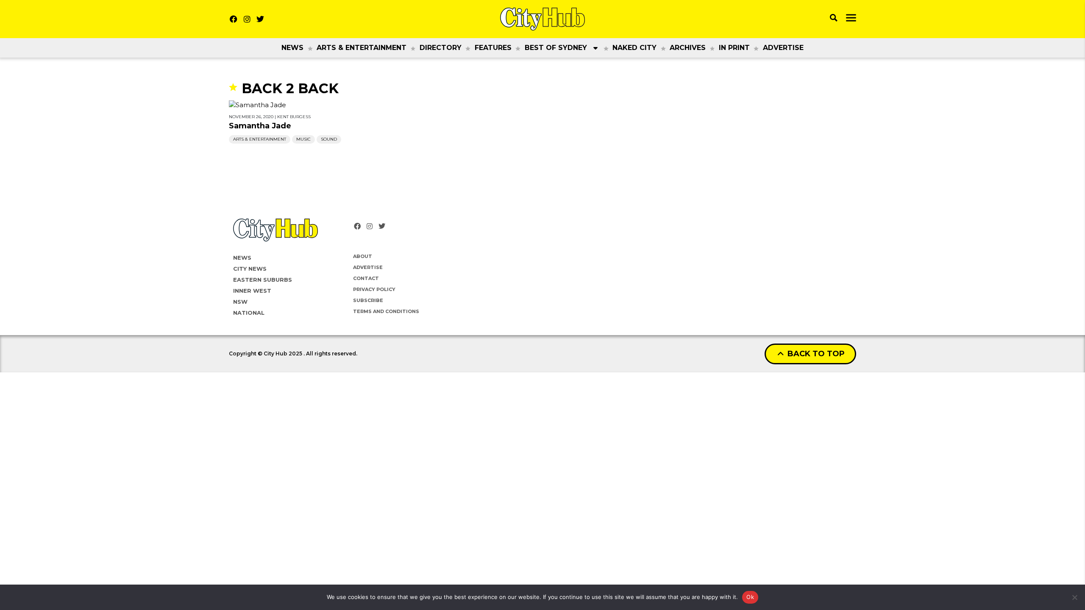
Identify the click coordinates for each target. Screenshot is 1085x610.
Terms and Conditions (386, 311)
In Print (734, 48)
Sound (329, 139)
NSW (240, 301)
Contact (366, 278)
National (248, 312)
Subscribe (368, 300)
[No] (1074, 597)
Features (493, 48)
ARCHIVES (688, 48)
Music (303, 139)
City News (250, 268)
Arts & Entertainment (361, 48)
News (292, 48)
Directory (441, 48)
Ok (750, 596)
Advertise (783, 48)
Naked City (634, 48)
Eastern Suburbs (262, 279)
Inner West (252, 290)
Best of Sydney (556, 48)
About (362, 256)
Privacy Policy (374, 289)
